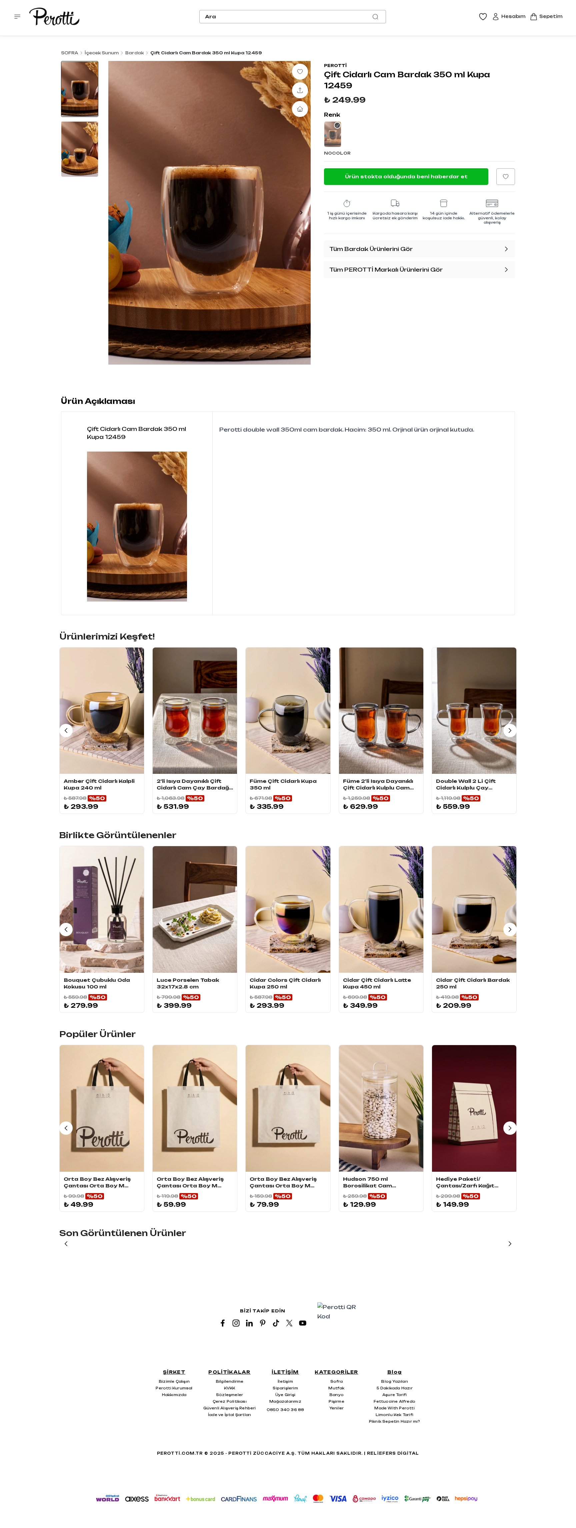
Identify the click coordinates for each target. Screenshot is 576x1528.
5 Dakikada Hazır (395, 1388)
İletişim (285, 1381)
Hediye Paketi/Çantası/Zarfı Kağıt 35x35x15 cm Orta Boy (470, 1182)
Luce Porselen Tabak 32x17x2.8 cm (188, 983)
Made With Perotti (394, 1408)
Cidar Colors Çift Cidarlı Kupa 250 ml (285, 983)
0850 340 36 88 (285, 1410)
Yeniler (336, 1408)
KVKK (229, 1388)
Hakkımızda (174, 1395)
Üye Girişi (285, 1395)
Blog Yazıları (394, 1381)
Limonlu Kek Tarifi (394, 1415)
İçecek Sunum (102, 52)
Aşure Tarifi (394, 1395)
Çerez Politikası (230, 1401)
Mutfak (336, 1388)
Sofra (336, 1381)
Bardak (134, 52)
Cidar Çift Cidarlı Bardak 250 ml (473, 983)
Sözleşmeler (229, 1395)
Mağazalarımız (285, 1401)
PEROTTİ (335, 65)
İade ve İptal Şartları (229, 1415)
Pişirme (336, 1401)
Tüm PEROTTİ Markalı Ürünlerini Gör (386, 269)
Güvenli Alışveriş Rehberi (229, 1408)
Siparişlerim (285, 1388)
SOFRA (69, 52)
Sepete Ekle (102, 766)
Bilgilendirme (230, 1381)
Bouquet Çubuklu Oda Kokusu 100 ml (97, 983)
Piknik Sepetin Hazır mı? (394, 1421)
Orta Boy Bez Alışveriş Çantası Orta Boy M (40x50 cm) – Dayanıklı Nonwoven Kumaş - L (283, 1182)
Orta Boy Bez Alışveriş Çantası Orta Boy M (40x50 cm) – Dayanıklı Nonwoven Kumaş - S (97, 1182)
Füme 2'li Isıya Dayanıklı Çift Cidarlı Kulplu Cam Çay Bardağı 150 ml (378, 784)
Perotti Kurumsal (174, 1388)
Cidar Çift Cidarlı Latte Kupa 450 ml (377, 983)
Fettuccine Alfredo (394, 1401)
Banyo (336, 1395)
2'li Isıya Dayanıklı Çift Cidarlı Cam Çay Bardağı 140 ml (193, 784)
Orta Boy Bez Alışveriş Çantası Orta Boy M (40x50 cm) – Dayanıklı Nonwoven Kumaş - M (190, 1182)
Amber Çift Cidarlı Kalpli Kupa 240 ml (99, 784)
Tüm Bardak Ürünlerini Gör (371, 249)
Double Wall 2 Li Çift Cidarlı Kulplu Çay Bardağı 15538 (466, 784)
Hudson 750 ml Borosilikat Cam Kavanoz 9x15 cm (369, 1182)
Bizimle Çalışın (174, 1381)
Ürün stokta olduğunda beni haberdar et (406, 176)
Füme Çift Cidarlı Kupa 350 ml (283, 784)
